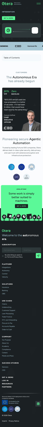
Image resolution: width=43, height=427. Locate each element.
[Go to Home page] (21, 230)
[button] (38, 3)
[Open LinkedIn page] (38, 404)
